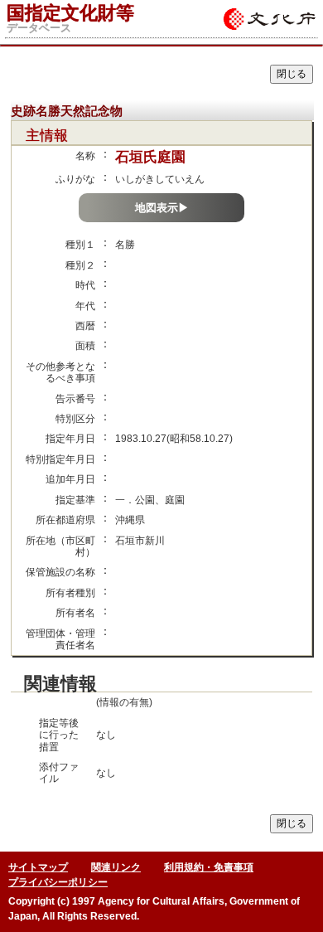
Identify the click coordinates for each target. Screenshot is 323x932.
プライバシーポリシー (58, 882)
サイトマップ (38, 867)
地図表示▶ (162, 207)
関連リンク (116, 867)
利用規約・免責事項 (208, 867)
